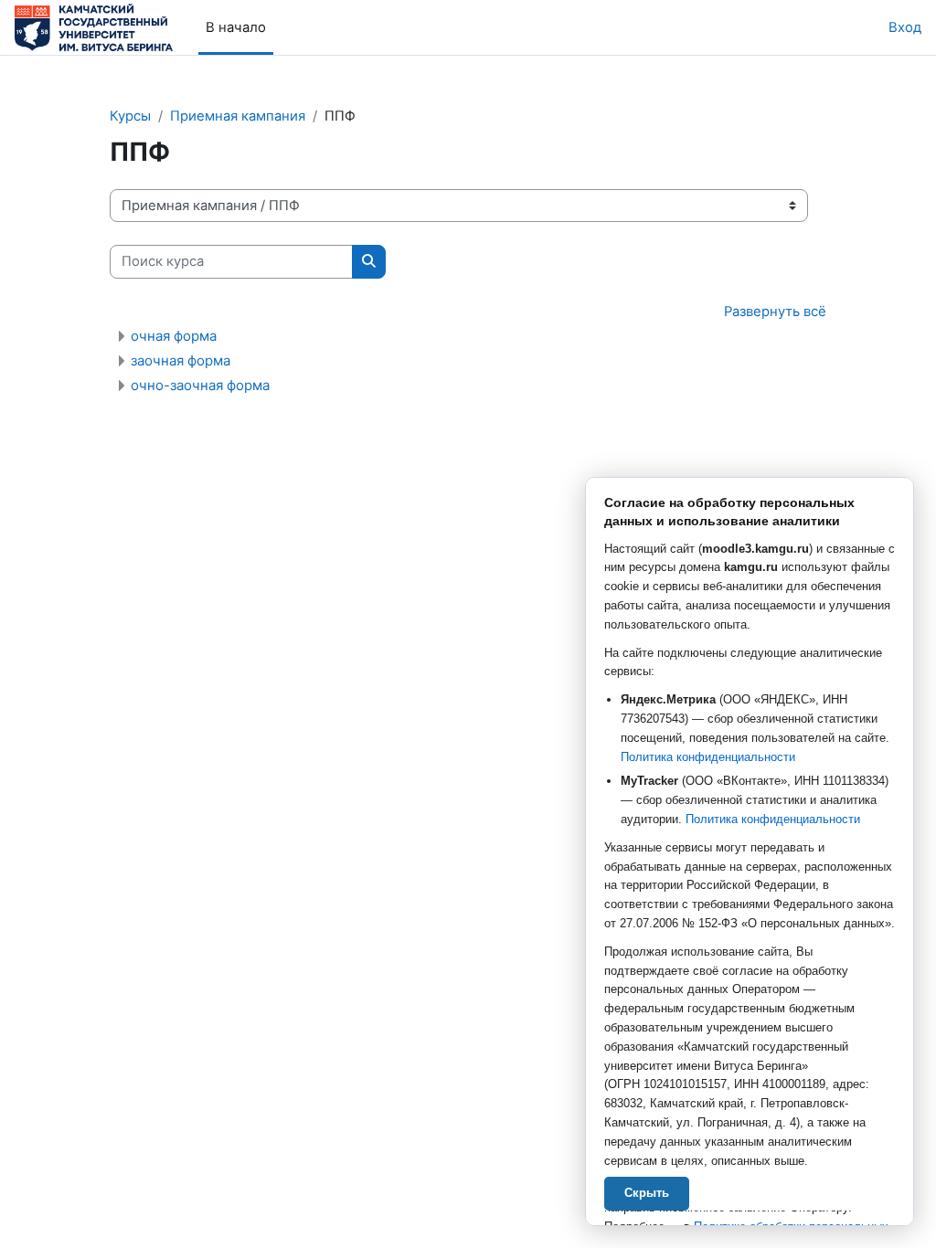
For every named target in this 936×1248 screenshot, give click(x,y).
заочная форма (180, 360)
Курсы (130, 116)
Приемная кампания (237, 116)
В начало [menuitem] (236, 27)
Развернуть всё (775, 311)
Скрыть (646, 1193)
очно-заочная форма (200, 385)
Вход (904, 27)
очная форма (174, 335)
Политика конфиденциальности (708, 757)
